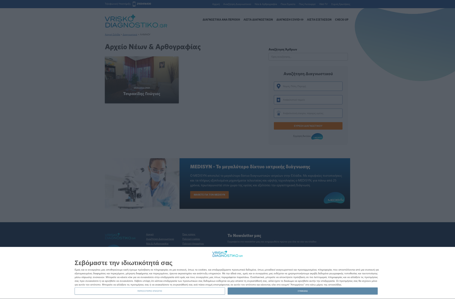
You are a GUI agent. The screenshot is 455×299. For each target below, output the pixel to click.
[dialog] (227, 273)
